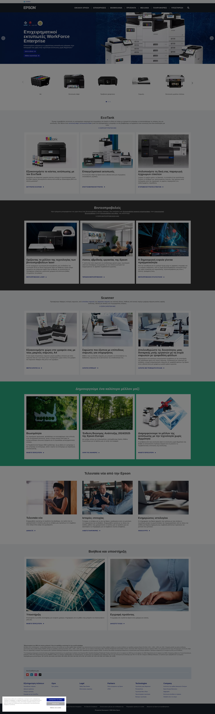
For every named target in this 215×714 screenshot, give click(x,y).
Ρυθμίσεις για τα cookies (55, 707)
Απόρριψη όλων (55, 703)
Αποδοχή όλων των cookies (55, 699)
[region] (34, 704)
